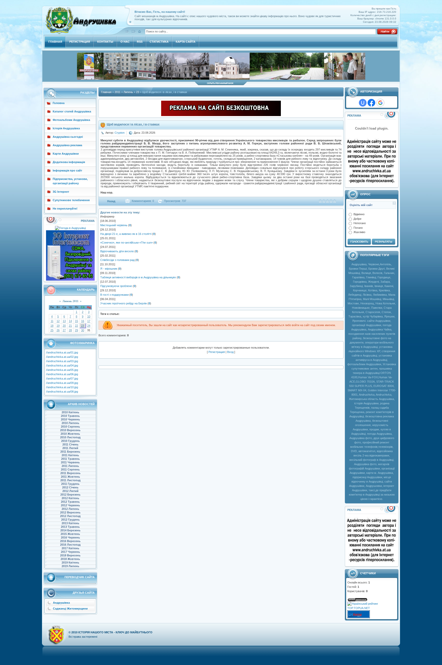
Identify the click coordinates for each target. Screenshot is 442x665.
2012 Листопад (70, 516)
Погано (358, 227)
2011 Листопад (70, 480)
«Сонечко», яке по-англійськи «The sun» (126, 242)
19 (58, 325)
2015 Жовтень (70, 533)
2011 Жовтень (70, 476)
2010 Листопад (70, 437)
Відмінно (358, 214)
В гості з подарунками (114, 294)
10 (88, 316)
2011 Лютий (70, 448)
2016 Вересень (70, 541)
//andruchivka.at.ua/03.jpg (62, 361)
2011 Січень (70, 444)
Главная (106, 92)
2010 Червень (70, 419)
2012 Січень (70, 487)
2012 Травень (70, 501)
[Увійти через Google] (380, 103)
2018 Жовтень (70, 558)
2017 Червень (70, 551)
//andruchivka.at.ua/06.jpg (62, 374)
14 (70, 321)
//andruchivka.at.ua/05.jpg (62, 369)
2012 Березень (70, 494)
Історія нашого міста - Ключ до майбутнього (115, 632)
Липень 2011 (70, 301)
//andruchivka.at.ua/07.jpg (62, 378)
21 (70, 325)
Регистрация (216, 351)
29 (76, 330)
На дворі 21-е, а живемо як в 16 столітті (125, 233)
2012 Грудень (70, 519)
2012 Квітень (70, 498)
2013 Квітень (70, 523)
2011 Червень (70, 462)
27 (64, 330)
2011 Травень (70, 458)
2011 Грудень (70, 483)
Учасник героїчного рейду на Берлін (123, 303)
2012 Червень (70, 505)
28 (70, 330)
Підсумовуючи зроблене (116, 286)
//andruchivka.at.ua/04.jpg (62, 365)
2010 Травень (70, 415)
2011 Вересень (70, 473)
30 (82, 330)
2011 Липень (70, 465)
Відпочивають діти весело (117, 251)
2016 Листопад (70, 544)
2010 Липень (70, 423)
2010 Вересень (70, 430)
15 (76, 321)
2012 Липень (70, 508)
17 (88, 321)
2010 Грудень (70, 440)
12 (58, 321)
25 (51, 330)
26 (58, 330)
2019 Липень (70, 566)
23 (82, 325)
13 (64, 321)
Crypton (120, 132)
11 (52, 321)
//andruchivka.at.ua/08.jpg (62, 391)
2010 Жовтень (70, 433)
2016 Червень (70, 537)
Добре (357, 218)
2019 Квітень (70, 562)
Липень (128, 92)
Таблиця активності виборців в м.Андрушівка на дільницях (138, 277)
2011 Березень (70, 451)
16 (82, 321)
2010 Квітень (70, 412)
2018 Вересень (70, 555)
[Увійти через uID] (363, 103)
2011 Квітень (70, 455)
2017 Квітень (70, 548)
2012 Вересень (70, 512)
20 (64, 325)
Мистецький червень (113, 225)
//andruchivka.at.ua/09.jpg (62, 382)
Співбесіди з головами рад (117, 259)
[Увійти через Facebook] (371, 103)
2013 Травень (70, 526)
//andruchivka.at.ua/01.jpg (62, 352)
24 (88, 325)
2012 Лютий (70, 490)
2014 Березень (70, 530)
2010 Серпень (70, 426)
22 (76, 325)
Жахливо (359, 232)
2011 (117, 92)
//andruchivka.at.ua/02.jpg (62, 356)
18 (51, 325)
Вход (230, 351)
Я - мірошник (108, 268)
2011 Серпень (70, 469)
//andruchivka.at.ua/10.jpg (62, 387)
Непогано (359, 223)
